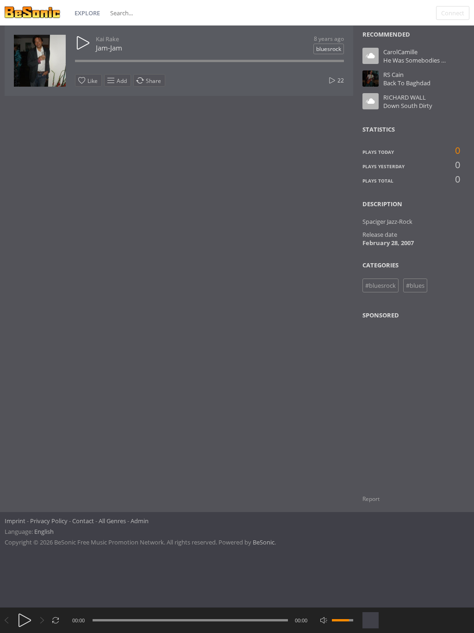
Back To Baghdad (406, 83)
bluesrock (328, 49)
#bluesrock (380, 285)
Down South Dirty (407, 105)
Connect (452, 13)
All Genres (112, 521)
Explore (87, 13)
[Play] (25, 620)
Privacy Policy (49, 521)
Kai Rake (107, 39)
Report (371, 499)
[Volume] (342, 620)
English (44, 531)
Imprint (15, 521)
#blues (415, 285)
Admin (140, 521)
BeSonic (263, 542)
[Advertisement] (407, 401)
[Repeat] (55, 620)
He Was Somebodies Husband (425, 60)
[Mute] (323, 620)
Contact (83, 521)
